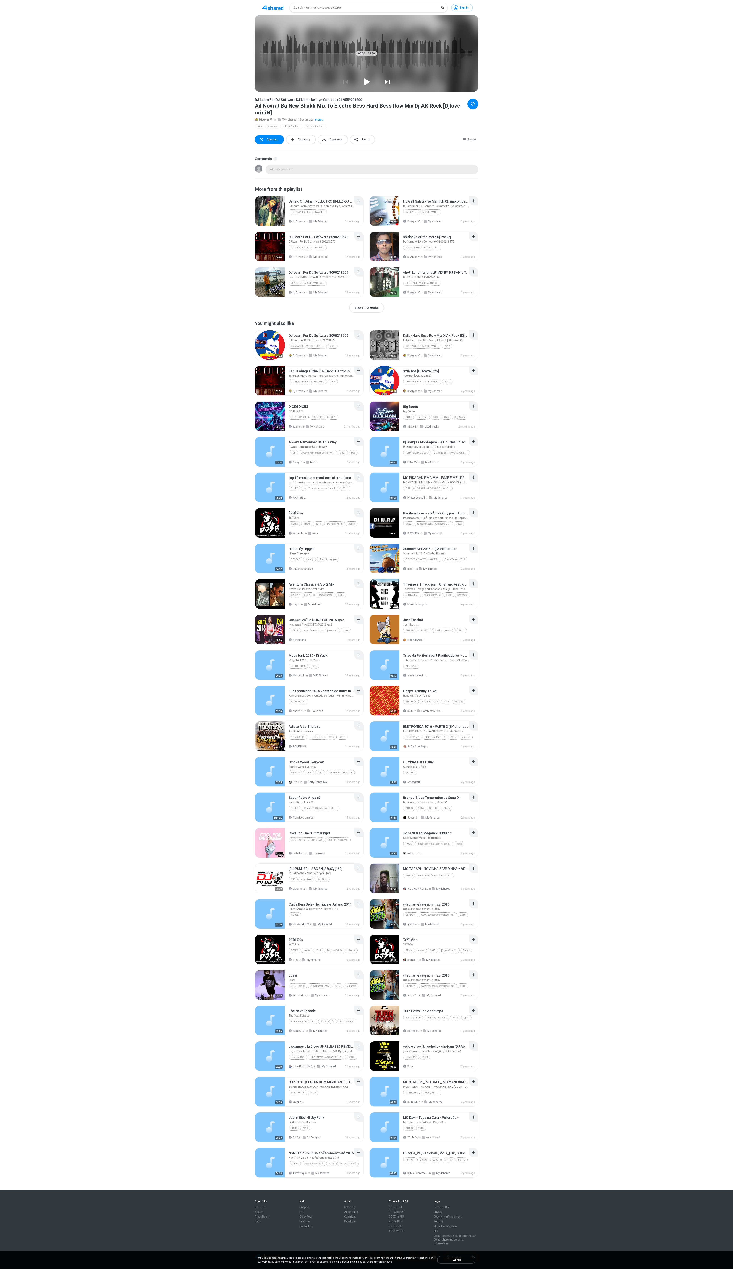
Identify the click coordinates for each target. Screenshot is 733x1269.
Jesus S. (412, 817)
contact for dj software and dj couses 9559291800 (316, 126)
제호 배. (412, 426)
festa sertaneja (432, 595)
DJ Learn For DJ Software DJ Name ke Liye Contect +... (309, 212)
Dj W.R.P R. (413, 533)
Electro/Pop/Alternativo (306, 840)
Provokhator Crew (319, 986)
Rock (409, 843)
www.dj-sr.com (308, 879)
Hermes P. (413, 1030)
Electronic (412, 737)
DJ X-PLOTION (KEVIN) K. (303, 1066)
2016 (346, 630)
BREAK (294, 1163)
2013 (421, 1128)
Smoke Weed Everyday (340, 772)
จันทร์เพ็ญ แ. (300, 1173)
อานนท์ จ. (413, 995)
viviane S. (298, 1101)
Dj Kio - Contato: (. (417, 1173)
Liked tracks (432, 426)
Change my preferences (379, 1261)
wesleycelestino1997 (417, 675)
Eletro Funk (298, 666)
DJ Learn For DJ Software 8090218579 (309, 247)
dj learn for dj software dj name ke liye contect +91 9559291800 (293, 126)
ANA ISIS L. (299, 497)
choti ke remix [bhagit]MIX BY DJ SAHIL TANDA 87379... (423, 283)
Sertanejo (412, 595)
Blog (257, 1221)
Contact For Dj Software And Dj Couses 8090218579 (423, 381)
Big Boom (422, 417)
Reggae (295, 559)
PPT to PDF (395, 1226)
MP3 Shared (320, 675)
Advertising (351, 1211)
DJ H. (410, 710)
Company (350, 1207)
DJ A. (410, 1066)
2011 (345, 488)
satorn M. (298, 533)
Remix (294, 524)
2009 (435, 1160)
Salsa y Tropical (301, 595)
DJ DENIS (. (414, 1101)
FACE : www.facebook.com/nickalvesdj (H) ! (436, 875)
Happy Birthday (430, 701)
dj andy (309, 559)
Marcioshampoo (417, 604)
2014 (332, 346)
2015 (318, 524)
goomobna (299, 639)
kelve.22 (412, 462)
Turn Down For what (436, 1017)
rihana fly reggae (328, 559)
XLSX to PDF (396, 1230)
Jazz (409, 524)
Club (408, 417)
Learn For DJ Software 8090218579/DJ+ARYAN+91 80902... (309, 283)
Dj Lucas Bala (347, 1021)
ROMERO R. (300, 746)
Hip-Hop (295, 772)
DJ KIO (423, 1160)
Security (438, 1221)
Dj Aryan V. (265, 119)
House (295, 915)
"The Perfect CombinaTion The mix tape (328, 1057)
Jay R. (296, 604)
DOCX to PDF (396, 1216)
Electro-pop (413, 1017)
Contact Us (306, 1226)
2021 (343, 452)
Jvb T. (296, 782)
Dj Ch (466, 1017)
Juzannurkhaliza (303, 568)
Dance (295, 630)
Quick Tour (305, 1216)
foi (333, 1021)
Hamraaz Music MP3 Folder (431, 710)
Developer (350, 1221)
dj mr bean (297, 737)
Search (259, 1211)
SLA (436, 1230)
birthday (458, 701)
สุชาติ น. (412, 924)
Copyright (350, 1216)
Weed (308, 772)
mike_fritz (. (414, 853)
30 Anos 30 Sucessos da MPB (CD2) (321, 808)
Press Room (262, 1216)
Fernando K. (300, 995)
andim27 (298, 710)
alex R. (411, 568)
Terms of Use (442, 1207)
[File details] (270, 211)
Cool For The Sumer (338, 840)
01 (313, 1021)
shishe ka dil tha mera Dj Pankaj (423, 247)
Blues (294, 488)
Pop (293, 452)
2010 (314, 666)
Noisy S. (297, 462)
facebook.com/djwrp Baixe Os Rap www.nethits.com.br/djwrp (435, 524)
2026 (333, 417)
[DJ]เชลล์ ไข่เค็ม (335, 524)
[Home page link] (272, 7)
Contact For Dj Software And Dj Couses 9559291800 (423, 346)
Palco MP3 (318, 710)
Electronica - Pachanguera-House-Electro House (423, 559)
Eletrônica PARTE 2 (435, 737)
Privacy (438, 1211)
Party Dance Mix (317, 782)
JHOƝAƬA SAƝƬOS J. (417, 746)
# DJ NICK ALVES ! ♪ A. (417, 888)
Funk (408, 488)
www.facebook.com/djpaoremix (320, 630)
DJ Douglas (313, 1137)
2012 (449, 595)
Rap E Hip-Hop (299, 1021)
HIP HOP (410, 1160)
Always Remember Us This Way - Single (319, 452)
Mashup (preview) (444, 630)
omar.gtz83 (414, 782)
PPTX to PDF (396, 1211)
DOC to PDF (396, 1207)
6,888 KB (272, 126)
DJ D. (296, 1137)
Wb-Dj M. (412, 1137)
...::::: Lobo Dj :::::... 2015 (322, 737)
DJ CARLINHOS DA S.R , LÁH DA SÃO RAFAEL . (435, 488)
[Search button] (442, 7)
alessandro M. (301, 924)
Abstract (411, 666)
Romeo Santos (325, 595)
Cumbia (410, 772)
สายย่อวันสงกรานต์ (313, 1163)
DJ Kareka (351, 986)
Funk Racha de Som (417, 452)
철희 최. (297, 426)
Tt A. (296, 959)
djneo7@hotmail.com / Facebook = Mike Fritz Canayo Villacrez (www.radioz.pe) (435, 843)
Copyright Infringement (448, 1216)
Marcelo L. (299, 675)
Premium (260, 1207)
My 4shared (289, 119)
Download (319, 853)
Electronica (298, 417)
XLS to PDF (395, 1221)
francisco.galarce (303, 817)
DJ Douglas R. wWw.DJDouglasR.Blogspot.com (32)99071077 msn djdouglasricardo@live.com (452, 452)
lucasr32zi (299, 1030)
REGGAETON (297, 1057)
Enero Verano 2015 (455, 559)
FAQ (301, 1211)
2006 (313, 1092)
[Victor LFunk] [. (416, 497)
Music (313, 462)
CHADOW (411, 915)
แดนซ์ (307, 524)
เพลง (315, 533)
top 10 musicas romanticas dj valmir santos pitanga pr (321, 488)
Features (304, 1221)
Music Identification (445, 1226)
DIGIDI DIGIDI (318, 417)
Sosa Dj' (433, 808)
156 (293, 879)
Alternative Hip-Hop (417, 630)
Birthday (411, 701)
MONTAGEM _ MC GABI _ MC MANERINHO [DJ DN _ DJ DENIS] (423, 1092)
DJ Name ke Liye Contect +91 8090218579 (309, 346)
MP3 (259, 126)
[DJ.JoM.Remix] (348, 1163)
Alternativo (298, 701)
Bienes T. (412, 959)
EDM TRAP (411, 1057)
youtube (466, 737)
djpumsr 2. (299, 888)
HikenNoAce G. (416, 639)
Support (304, 1207)
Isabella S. (299, 853)
